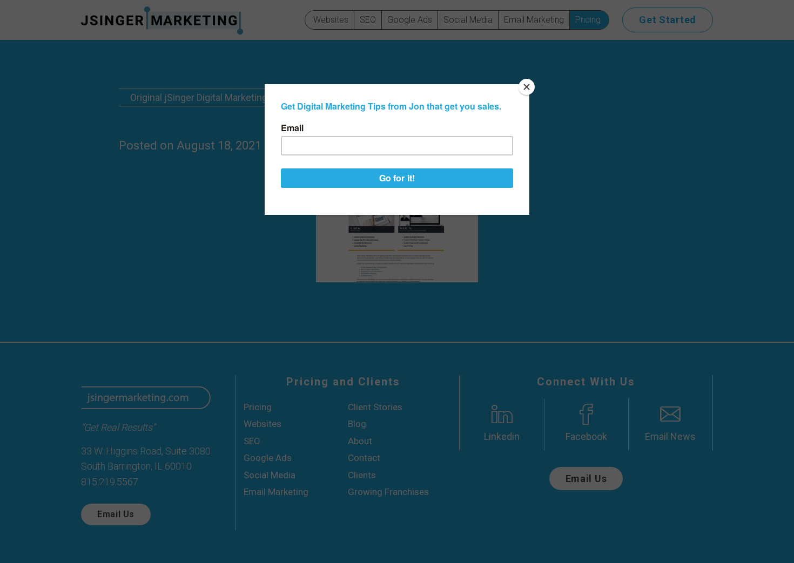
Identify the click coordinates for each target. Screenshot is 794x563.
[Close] (527, 87)
